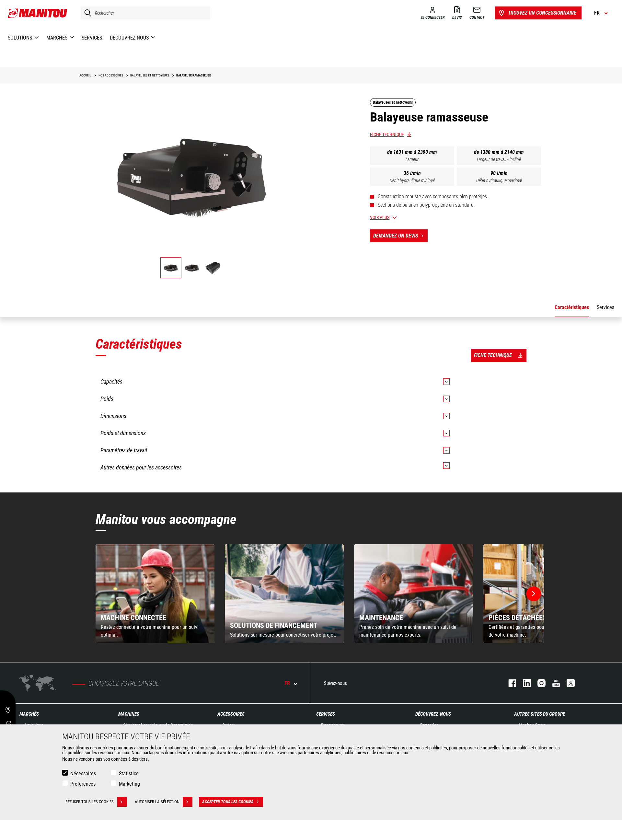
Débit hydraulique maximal (499, 180)
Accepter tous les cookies (227, 801)
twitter (567, 683)
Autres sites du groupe (539, 714)
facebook (509, 683)
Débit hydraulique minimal (412, 180)
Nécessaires (83, 773)
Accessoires (231, 714)
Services (325, 714)
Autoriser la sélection (157, 801)
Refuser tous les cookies (89, 801)
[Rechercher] (86, 12)
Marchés (29, 714)
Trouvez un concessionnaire (542, 13)
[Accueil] (38, 12)
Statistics (128, 773)
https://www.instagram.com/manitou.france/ (538, 683)
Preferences (83, 784)
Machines (128, 714)
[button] (533, 593)
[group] (155, 593)
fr (287, 683)
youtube (553, 683)
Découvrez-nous (433, 714)
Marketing (129, 784)
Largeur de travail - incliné (499, 159)
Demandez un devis (395, 236)
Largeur (412, 159)
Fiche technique (387, 134)
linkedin (523, 683)
